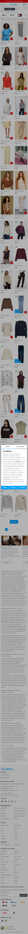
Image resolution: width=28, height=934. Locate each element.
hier (6, 477)
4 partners (17, 461)
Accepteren (22, 487)
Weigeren (13, 487)
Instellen (5, 487)
